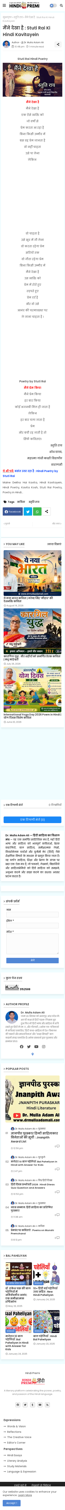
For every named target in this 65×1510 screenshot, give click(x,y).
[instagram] (43, 1047)
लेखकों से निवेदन (41, 1485)
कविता (21, 502)
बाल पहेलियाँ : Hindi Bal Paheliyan (45, 1337)
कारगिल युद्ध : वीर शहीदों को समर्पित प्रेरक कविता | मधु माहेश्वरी (32, 658)
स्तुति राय (18, 17)
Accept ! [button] (11, 1503)
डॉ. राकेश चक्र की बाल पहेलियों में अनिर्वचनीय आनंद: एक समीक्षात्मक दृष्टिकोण (18, 1295)
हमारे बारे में (20, 1485)
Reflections (14, 1432)
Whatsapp (37, 511)
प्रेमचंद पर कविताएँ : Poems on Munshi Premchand (32, 1232)
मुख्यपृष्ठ (7, 17)
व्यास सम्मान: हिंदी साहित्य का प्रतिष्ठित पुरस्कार (32, 1209)
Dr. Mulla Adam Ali (17, 835)
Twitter (28, 511)
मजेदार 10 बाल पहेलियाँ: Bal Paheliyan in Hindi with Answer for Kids (34, 1163)
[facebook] (21, 1047)
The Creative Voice (19, 1437)
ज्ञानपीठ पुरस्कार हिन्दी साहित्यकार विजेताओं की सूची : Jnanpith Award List (34, 1137)
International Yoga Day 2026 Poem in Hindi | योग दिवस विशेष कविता (32, 716)
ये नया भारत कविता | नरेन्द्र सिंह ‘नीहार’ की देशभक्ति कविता (28, 600)
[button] (61, 5)
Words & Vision (16, 1426)
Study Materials (17, 1466)
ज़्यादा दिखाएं (54, 544)
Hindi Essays (14, 1455)
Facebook (15, 511)
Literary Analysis (17, 1461)
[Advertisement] (32, 197)
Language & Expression (21, 1471)
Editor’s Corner (16, 1442)
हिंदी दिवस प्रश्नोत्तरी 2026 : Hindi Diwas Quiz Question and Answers (33, 1186)
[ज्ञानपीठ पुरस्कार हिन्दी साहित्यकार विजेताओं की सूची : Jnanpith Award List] (32, 1099)
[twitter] (29, 1047)
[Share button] (46, 511)
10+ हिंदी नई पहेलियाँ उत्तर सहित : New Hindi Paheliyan (45, 1292)
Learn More (25, 1495)
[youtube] (36, 1047)
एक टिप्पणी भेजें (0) (32, 820)
